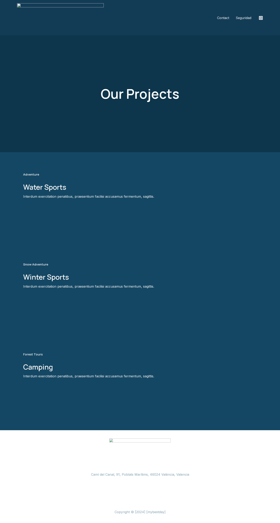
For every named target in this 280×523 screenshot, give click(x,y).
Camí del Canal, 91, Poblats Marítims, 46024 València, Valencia (140, 474)
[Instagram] (261, 18)
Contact (223, 18)
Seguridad (243, 18)
